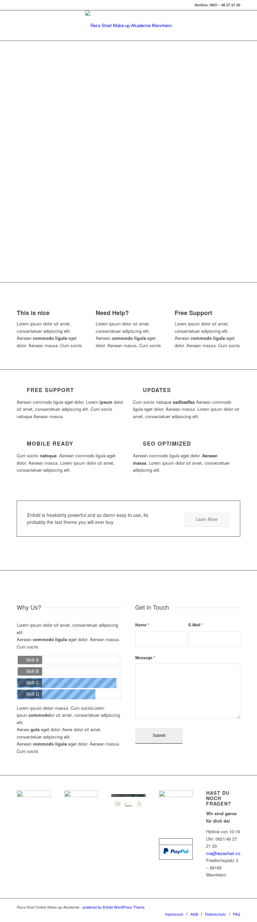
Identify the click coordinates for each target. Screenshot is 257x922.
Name (142, 625)
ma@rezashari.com (225, 853)
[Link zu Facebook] (225, 907)
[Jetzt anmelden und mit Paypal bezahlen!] (175, 852)
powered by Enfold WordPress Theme (114, 907)
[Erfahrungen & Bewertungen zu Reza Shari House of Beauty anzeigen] (128, 809)
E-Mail (195, 625)
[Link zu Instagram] (235, 907)
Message (145, 658)
